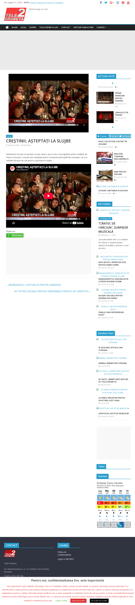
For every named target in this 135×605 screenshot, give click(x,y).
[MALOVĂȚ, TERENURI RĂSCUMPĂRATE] (105, 152)
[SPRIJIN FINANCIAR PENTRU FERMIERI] (105, 87)
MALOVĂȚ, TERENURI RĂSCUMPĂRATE (121, 156)
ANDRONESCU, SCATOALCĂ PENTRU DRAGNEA (33, 284)
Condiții (101, 27)
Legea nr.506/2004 (65, 559)
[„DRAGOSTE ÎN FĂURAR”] (105, 107)
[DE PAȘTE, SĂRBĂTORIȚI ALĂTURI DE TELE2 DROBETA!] (114, 371)
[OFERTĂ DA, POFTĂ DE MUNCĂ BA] (114, 408)
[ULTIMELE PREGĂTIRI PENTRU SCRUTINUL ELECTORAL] (114, 389)
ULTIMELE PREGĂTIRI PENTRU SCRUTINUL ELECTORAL (111, 399)
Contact (65, 27)
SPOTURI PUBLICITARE (83, 27)
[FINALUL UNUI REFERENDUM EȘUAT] (113, 306)
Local (23, 27)
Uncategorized (105, 218)
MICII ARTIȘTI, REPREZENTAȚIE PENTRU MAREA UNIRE (112, 263)
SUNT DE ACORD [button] (78, 600)
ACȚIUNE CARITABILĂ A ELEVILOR (113, 190)
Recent (115, 136)
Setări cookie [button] (61, 600)
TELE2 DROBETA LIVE (48, 27)
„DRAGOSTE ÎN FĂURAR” (121, 108)
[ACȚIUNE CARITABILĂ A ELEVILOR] (113, 185)
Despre (32, 27)
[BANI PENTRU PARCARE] (105, 170)
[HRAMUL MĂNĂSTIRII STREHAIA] (112, 358)
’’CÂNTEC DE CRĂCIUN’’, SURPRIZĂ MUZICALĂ (113, 227)
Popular (103, 136)
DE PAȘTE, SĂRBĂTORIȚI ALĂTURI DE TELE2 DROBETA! (113, 380)
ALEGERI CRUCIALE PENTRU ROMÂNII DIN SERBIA (110, 296)
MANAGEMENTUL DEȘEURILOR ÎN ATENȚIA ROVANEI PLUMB (113, 280)
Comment (126, 136)
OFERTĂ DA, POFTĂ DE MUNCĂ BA (113, 413)
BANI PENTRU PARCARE (120, 173)
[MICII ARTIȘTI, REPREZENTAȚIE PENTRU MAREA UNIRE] (113, 256)
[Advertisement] (67, 50)
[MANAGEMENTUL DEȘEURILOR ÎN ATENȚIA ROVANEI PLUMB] (113, 273)
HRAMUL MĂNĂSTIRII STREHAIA (112, 363)
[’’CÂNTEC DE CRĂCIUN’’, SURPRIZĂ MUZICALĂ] (114, 210)
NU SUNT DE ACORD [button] (99, 600)
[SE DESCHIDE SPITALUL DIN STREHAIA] (114, 339)
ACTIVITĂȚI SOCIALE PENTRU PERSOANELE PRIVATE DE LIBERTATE (53, 291)
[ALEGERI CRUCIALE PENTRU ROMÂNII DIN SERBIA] (113, 289)
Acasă (14, 27)
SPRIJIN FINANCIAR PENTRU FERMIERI (120, 91)
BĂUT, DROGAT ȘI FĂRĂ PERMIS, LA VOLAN (49, 2)
